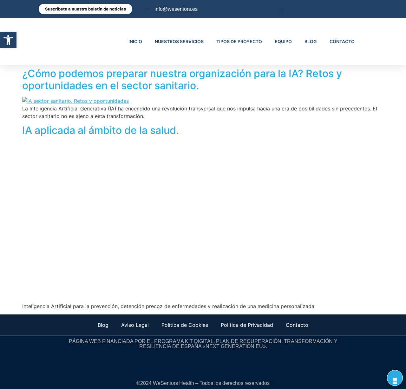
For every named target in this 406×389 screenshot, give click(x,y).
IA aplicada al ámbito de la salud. (100, 130)
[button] (8, 40)
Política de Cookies (184, 325)
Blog (103, 325)
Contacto (297, 325)
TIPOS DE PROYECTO (239, 41)
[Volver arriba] (395, 378)
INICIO (135, 41)
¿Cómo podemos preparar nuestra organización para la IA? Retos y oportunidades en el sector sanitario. (182, 79)
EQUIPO (283, 41)
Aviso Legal (135, 325)
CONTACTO (342, 41)
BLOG (310, 41)
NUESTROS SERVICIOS (179, 41)
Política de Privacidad (247, 325)
